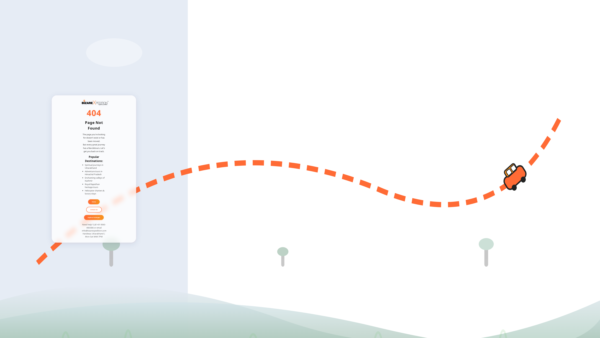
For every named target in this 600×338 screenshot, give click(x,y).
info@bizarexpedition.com (94, 230)
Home (94, 201)
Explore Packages (94, 217)
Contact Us (94, 209)
